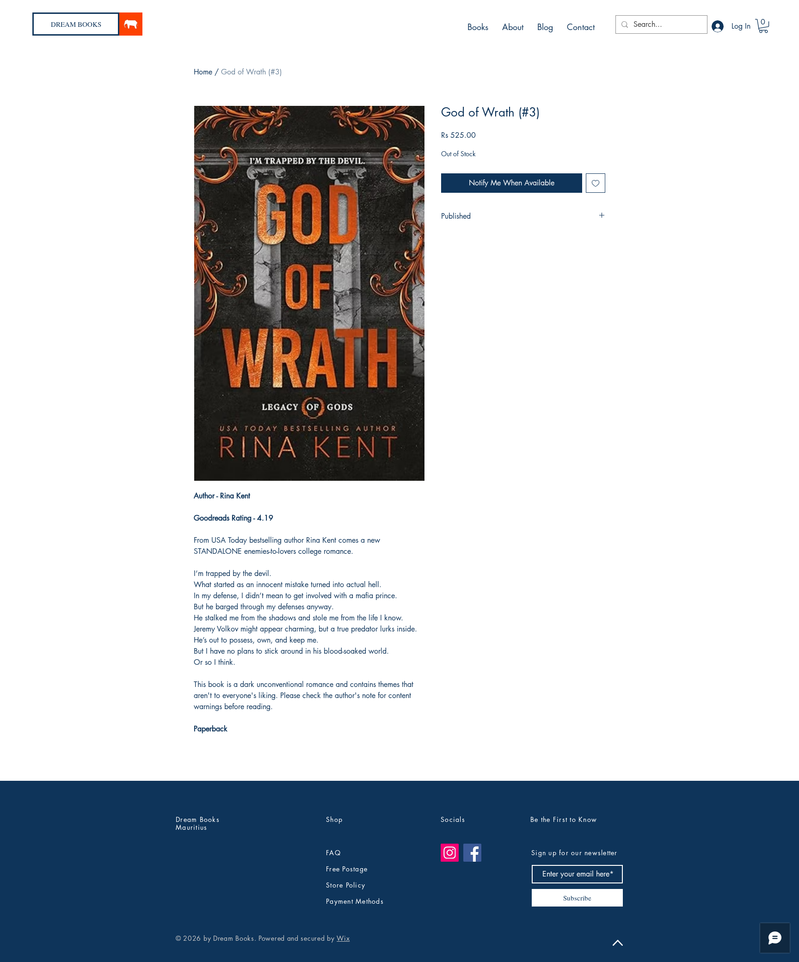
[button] (763, 26)
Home (203, 72)
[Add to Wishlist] (595, 183)
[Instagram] (450, 853)
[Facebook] (472, 853)
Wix (343, 938)
